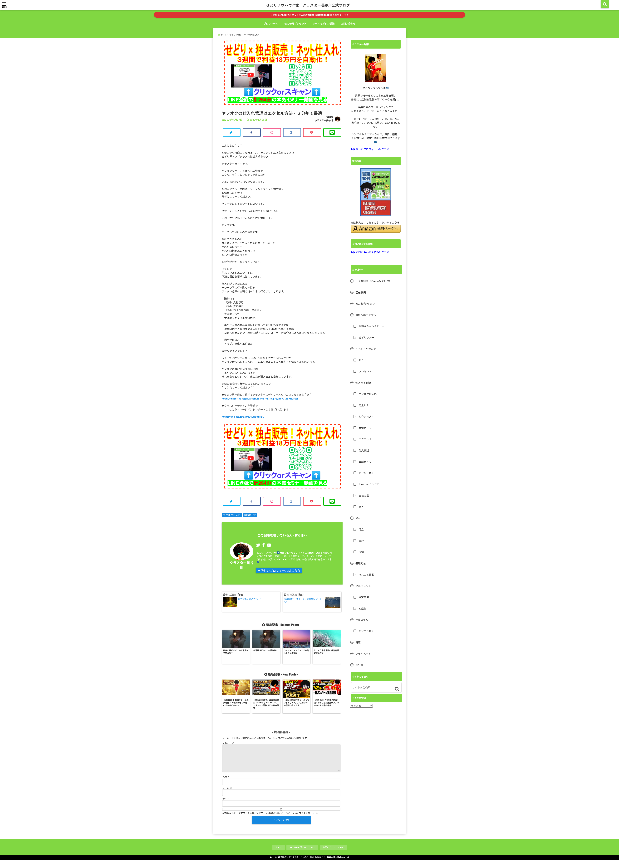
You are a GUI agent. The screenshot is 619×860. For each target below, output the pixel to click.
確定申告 (364, 597)
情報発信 (360, 563)
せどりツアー (366, 337)
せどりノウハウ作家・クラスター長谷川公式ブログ (308, 5)
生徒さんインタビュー (371, 326)
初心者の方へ (366, 416)
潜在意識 (360, 292)
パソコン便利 (366, 631)
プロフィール (271, 23)
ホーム (278, 847)
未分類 (359, 664)
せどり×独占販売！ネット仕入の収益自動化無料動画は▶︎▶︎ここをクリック (310, 15)
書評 (361, 540)
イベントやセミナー (367, 348)
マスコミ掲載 (366, 574)
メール (227, 788)
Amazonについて (369, 484)
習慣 (361, 552)
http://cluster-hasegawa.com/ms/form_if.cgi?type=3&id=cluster (260, 398)
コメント (228, 742)
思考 (358, 518)
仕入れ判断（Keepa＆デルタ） (373, 281)
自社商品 (364, 495)
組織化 (362, 608)
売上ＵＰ (364, 405)
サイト (225, 798)
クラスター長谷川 (324, 120)
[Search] (397, 689)
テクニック (365, 439)
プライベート (363, 653)
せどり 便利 (366, 473)
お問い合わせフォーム (333, 847)
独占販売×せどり (365, 303)
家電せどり (365, 427)
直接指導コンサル (365, 314)
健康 (358, 642)
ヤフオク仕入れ (232, 515)
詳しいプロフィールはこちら (280, 570)
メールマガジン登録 (323, 23)
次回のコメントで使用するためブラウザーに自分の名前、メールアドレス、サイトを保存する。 (270, 812)
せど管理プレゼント (295, 23)
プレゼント (365, 371)
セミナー (364, 360)
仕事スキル (361, 619)
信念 (361, 529)
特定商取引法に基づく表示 (302, 847)
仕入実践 (364, 450)
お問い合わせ (348, 23)
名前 (226, 777)
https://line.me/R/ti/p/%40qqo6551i (243, 416)
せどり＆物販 (363, 382)
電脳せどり (250, 515)
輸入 (361, 506)
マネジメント (363, 585)
